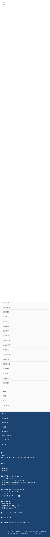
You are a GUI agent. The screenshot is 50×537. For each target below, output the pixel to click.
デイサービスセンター (10, 484)
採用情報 (5, 427)
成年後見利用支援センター (11, 506)
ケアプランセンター (9, 518)
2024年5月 (6, 312)
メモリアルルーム (8, 494)
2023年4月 (6, 373)
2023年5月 (6, 368)
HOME (4, 414)
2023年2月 (6, 383)
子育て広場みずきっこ (10, 496)
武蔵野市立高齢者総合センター (13, 476)
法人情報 (5, 418)
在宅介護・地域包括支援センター (14, 480)
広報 (4, 396)
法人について (7, 463)
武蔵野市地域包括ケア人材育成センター (16, 523)
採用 (4, 391)
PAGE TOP (46, 518)
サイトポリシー (7, 440)
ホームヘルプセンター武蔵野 (12, 513)
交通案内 (5, 431)
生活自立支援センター (10, 508)
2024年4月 (6, 316)
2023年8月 (6, 354)
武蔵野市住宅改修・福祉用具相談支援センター (18, 482)
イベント (6, 401)
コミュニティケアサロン (11, 492)
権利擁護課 (6, 501)
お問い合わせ (6, 435)
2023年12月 (6, 335)
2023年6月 (6, 364)
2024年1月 (6, 331)
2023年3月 (6, 378)
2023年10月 (6, 345)
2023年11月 (6, 340)
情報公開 (5, 422)
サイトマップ (6, 444)
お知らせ (6, 405)
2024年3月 (6, 321)
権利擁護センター (8, 504)
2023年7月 (6, 359)
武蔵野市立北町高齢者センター (13, 489)
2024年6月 (6, 307)
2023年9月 (6, 350)
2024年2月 (6, 326)
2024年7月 (6, 302)
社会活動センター (8, 478)
